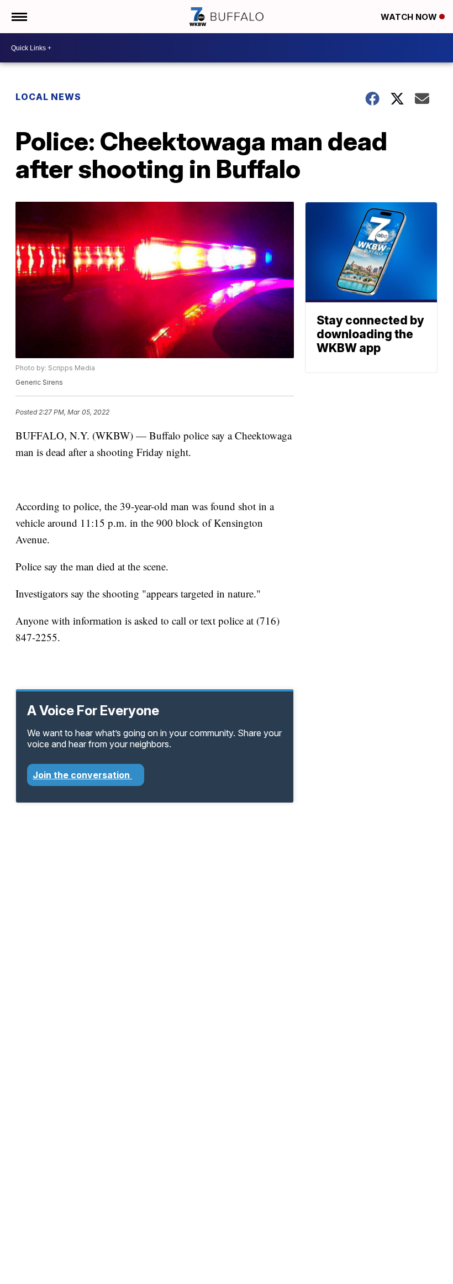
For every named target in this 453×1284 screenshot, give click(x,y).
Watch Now (410, 17)
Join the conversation (82, 774)
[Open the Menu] (18, 16)
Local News (48, 96)
